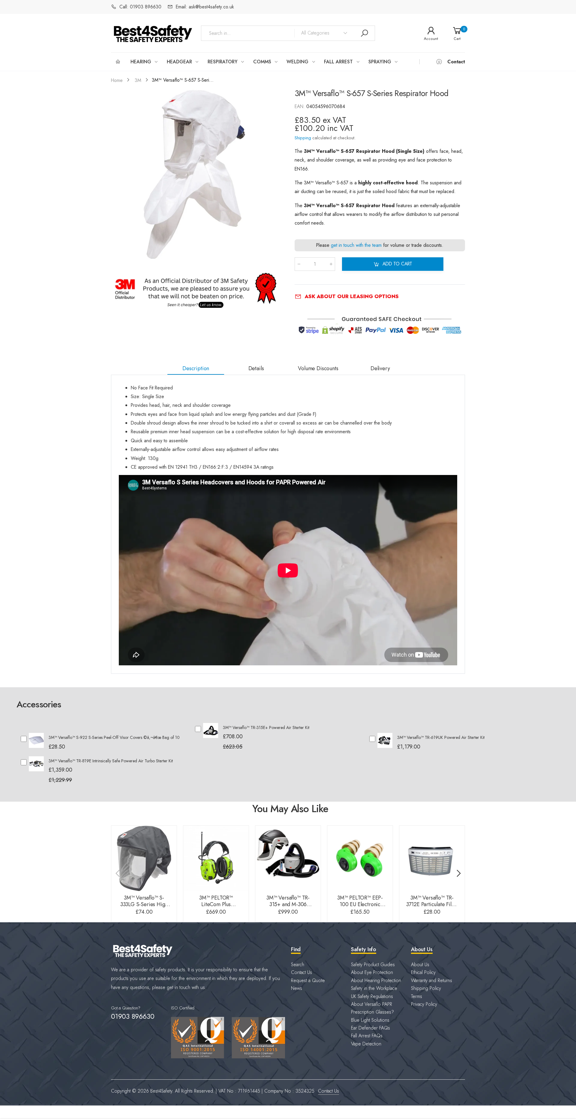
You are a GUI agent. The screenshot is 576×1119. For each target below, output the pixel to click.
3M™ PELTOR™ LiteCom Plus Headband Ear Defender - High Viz (216, 908)
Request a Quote (308, 980)
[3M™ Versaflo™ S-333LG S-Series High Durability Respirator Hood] (144, 858)
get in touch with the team (356, 245)
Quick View (36, 745)
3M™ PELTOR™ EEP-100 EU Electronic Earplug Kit (360, 904)
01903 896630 (132, 1016)
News (296, 988)
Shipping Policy (426, 988)
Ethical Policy (423, 972)
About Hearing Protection (376, 980)
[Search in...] (364, 33)
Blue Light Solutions (370, 1020)
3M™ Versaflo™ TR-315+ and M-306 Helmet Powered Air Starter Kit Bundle (288, 908)
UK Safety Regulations (372, 996)
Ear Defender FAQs (370, 1027)
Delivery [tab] (380, 368)
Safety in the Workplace (374, 988)
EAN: (300, 106)
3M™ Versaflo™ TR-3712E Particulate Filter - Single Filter (432, 904)
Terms (416, 996)
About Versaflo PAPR (371, 1004)
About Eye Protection (372, 972)
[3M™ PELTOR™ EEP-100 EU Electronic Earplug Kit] (360, 858)
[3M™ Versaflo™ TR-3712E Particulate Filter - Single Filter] (432, 858)
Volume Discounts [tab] (318, 368)
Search (297, 964)
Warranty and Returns (431, 980)
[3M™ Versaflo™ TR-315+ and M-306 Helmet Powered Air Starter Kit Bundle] (288, 858)
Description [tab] (195, 368)
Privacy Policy (424, 1004)
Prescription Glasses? (372, 1012)
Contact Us (301, 972)
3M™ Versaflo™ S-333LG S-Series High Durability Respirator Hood (144, 908)
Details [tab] (256, 368)
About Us (420, 964)
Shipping (303, 138)
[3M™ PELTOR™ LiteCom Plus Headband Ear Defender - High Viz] (216, 858)
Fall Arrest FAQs (366, 1035)
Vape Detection (366, 1043)
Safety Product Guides (373, 964)
